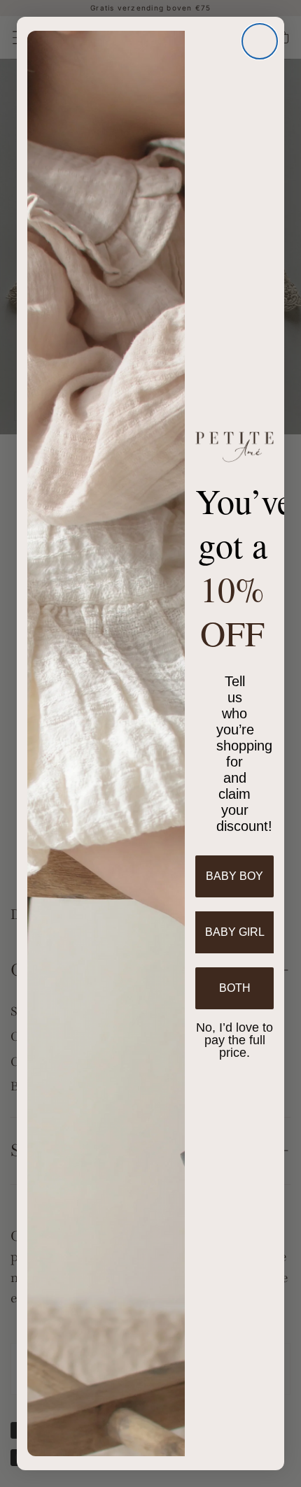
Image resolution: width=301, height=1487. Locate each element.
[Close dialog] (259, 41)
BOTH (235, 988)
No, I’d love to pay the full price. (234, 1038)
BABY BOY (234, 876)
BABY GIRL (235, 932)
